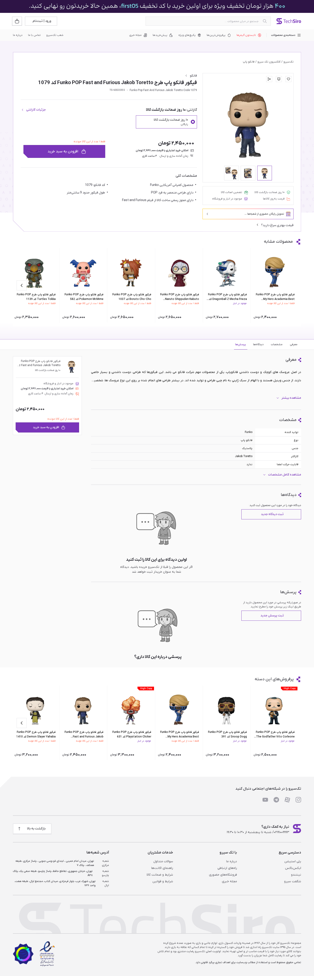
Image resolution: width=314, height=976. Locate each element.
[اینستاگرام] (298, 799)
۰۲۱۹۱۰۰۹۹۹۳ (281, 832)
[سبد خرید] (17, 21)
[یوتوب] (265, 799)
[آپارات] (287, 799)
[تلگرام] (276, 799)
